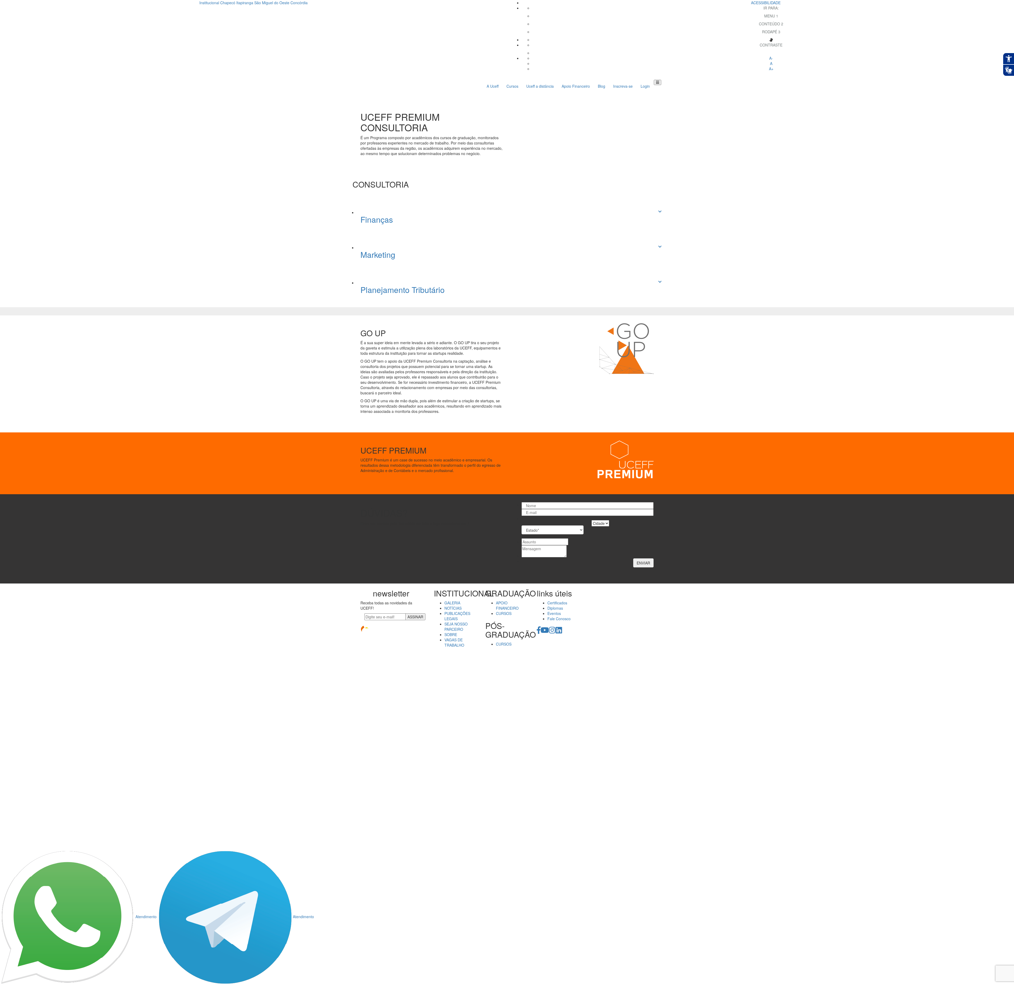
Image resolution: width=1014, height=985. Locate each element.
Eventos (554, 613)
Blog (601, 86)
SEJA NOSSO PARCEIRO (456, 626)
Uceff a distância (540, 86)
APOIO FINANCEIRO (507, 605)
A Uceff (493, 86)
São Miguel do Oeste (271, 2)
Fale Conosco (559, 618)
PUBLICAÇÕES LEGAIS (457, 616)
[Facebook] (539, 631)
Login (645, 86)
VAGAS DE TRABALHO (454, 642)
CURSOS (503, 613)
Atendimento (146, 916)
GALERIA (452, 602)
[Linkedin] (559, 631)
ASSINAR (415, 616)
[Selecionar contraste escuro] (771, 52)
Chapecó (227, 2)
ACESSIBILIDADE (766, 2)
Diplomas (555, 608)
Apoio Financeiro (576, 86)
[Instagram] (552, 631)
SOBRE (450, 634)
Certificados (557, 602)
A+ (771, 68)
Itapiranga (244, 2)
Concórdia (299, 2)
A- (771, 58)
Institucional (209, 2)
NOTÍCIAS (453, 608)
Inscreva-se (623, 86)
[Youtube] (545, 631)
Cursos (512, 86)
